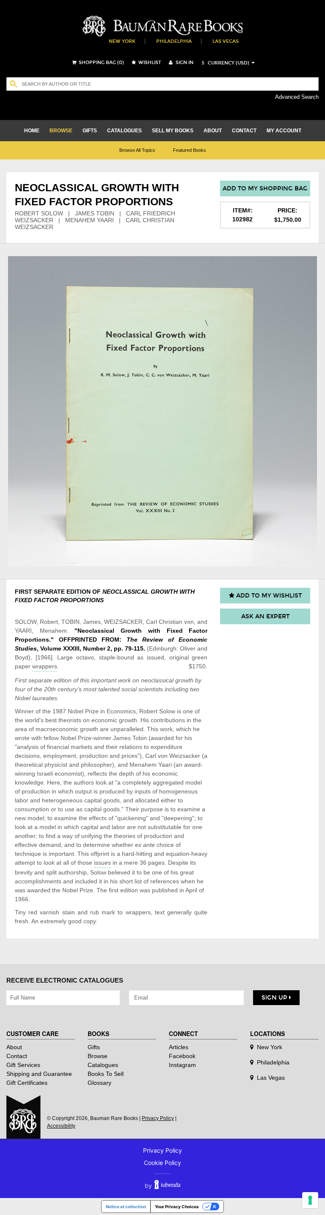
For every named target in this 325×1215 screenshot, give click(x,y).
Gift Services (23, 1064)
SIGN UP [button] (275, 997)
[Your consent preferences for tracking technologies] (310, 1200)
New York (122, 41)
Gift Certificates (26, 1082)
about (213, 131)
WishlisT (149, 62)
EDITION (78, 591)
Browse (97, 1056)
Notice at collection (126, 1206)
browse (61, 131)
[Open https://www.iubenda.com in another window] (167, 1185)
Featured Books (189, 150)
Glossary (99, 1082)
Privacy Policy (158, 1118)
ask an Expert (265, 616)
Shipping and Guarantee (39, 1073)
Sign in (183, 62)
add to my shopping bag (265, 188)
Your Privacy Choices (177, 1206)
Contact (16, 1056)
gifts (90, 131)
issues (102, 862)
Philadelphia (174, 41)
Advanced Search (297, 97)
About (14, 1047)
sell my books (172, 131)
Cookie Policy (162, 1162)
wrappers (44, 666)
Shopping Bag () (100, 62)
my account (284, 131)
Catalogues (103, 1064)
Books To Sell (106, 1073)
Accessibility (61, 1126)
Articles (178, 1047)
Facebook (182, 1056)
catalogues (124, 131)
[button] (224, 63)
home (31, 131)
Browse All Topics (137, 150)
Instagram (182, 1064)
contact (244, 131)
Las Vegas (225, 41)
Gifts (94, 1047)
